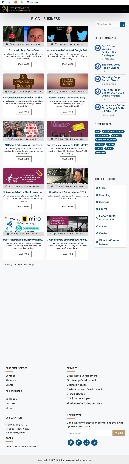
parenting (100, 153)
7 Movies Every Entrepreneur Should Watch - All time (67, 239)
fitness (110, 144)
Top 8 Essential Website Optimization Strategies (110, 51)
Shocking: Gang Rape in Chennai (111, 66)
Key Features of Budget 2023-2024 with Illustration (113, 92)
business (116, 135)
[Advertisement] (110, 304)
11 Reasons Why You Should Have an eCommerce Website (23, 192)
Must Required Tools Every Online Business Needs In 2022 (23, 239)
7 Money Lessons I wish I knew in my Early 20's (67, 97)
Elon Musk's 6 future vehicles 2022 (67, 192)
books (99, 148)
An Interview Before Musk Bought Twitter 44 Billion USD (67, 50)
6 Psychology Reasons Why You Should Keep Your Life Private (23, 97)
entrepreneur (102, 135)
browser (100, 144)
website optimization (113, 131)
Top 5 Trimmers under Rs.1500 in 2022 (67, 145)
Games (109, 148)
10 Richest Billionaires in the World (23, 145)
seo (97, 131)
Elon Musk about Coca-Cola (24, 50)
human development (106, 140)
